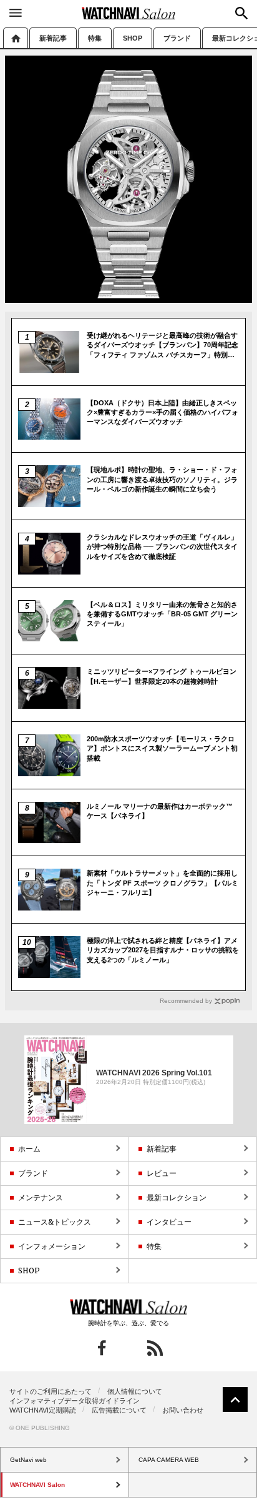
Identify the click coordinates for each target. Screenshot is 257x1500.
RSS (155, 1348)
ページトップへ (235, 1399)
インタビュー (169, 1221)
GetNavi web (129, 1307)
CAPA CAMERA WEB (168, 1459)
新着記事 (53, 38)
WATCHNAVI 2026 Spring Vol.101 (154, 1072)
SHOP (132, 38)
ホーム (15, 37)
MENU (15, 12)
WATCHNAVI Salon (128, 13)
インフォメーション (51, 1246)
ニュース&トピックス (54, 1221)
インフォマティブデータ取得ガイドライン (74, 1400)
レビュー (162, 1173)
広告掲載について (119, 1410)
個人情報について (134, 1391)
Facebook (102, 1348)
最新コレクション (176, 1197)
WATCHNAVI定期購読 (42, 1410)
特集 (95, 38)
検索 (241, 13)
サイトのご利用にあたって (50, 1391)
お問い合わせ (182, 1410)
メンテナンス (40, 1197)
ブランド (177, 38)
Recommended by (186, 1000)
